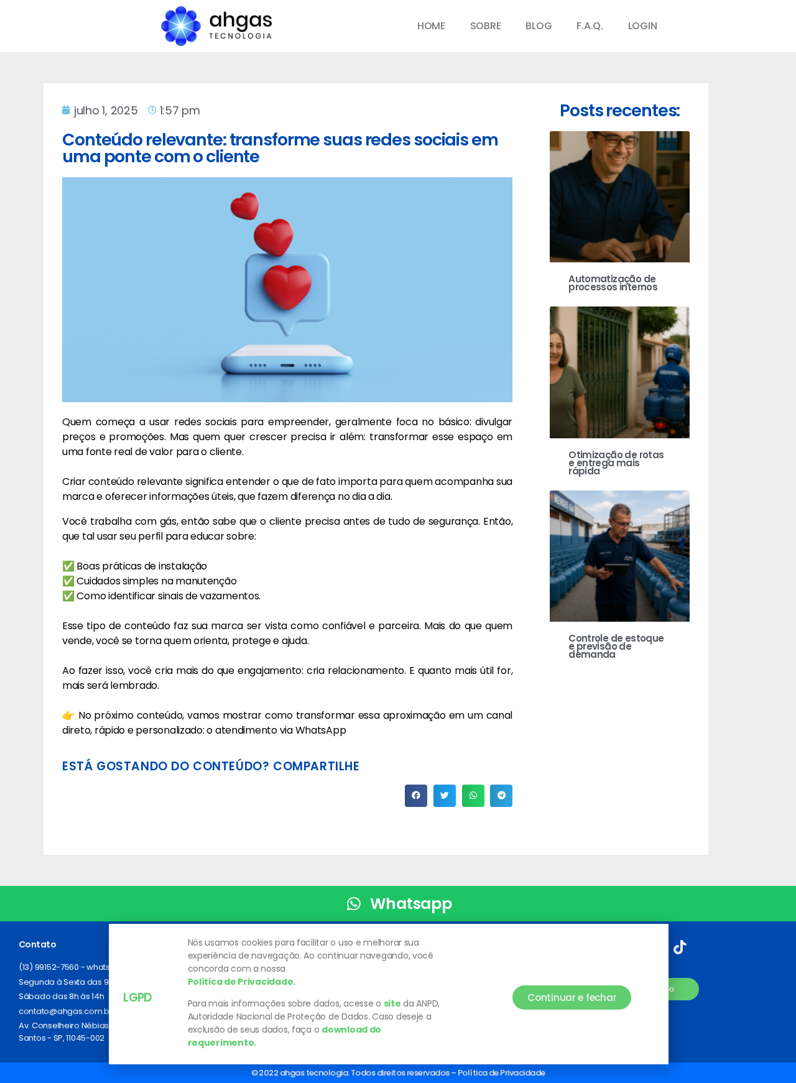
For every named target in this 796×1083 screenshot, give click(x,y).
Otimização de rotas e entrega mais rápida (616, 462)
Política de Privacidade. (242, 981)
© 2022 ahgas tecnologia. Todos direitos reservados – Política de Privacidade (398, 1073)
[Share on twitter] (444, 796)
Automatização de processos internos (612, 282)
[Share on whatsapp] (473, 796)
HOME (431, 26)
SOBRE (485, 26)
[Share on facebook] (416, 796)
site (392, 1003)
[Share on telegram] (501, 796)
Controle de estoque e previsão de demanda (616, 646)
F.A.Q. (589, 26)
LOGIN (642, 26)
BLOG (538, 26)
